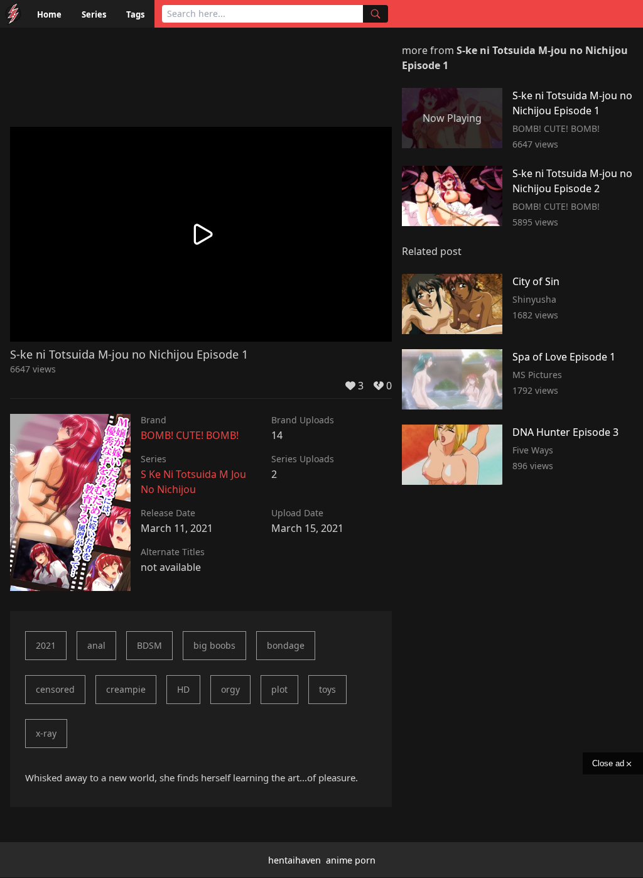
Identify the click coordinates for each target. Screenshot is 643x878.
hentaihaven (294, 860)
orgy (230, 689)
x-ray (46, 733)
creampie (126, 689)
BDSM (149, 645)
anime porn (351, 860)
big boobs (214, 645)
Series (94, 14)
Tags (135, 14)
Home (49, 14)
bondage (286, 645)
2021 (46, 645)
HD (183, 689)
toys (327, 689)
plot (279, 689)
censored (55, 689)
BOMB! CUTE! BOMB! (190, 435)
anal (96, 645)
